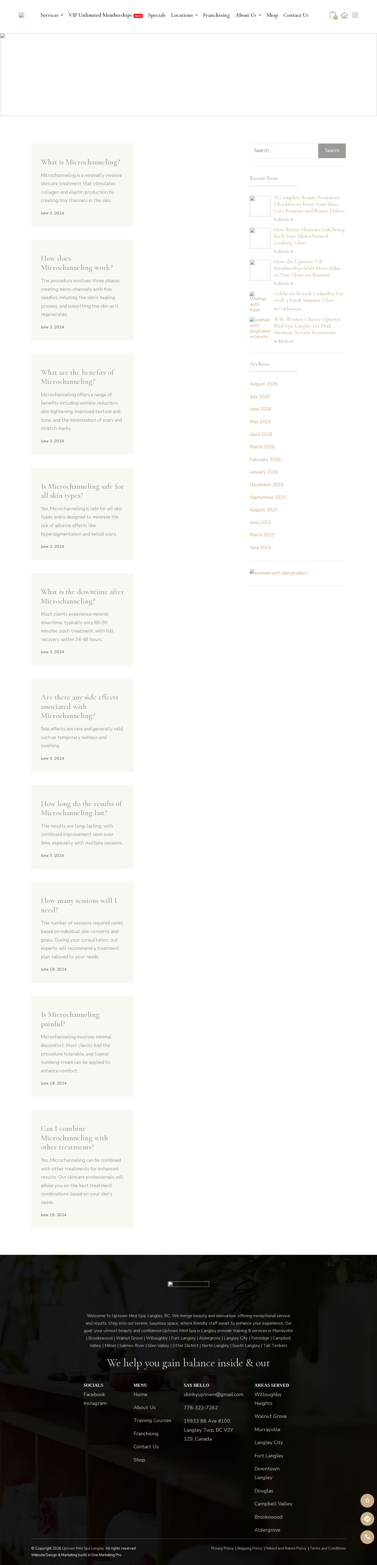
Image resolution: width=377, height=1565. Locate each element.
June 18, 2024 (54, 969)
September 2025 (268, 497)
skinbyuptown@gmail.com (213, 1394)
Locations (182, 15)
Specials (157, 15)
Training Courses (152, 1420)
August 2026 (263, 384)
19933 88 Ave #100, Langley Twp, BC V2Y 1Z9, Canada (208, 1430)
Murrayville (267, 1429)
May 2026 (260, 422)
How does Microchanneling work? (77, 263)
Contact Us (296, 15)
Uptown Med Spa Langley (83, 1548)
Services (50, 15)
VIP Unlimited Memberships (100, 15)
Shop (272, 15)
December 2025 (266, 485)
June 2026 (260, 409)
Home (140, 1394)
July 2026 (260, 397)
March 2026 (262, 447)
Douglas (263, 1490)
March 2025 (262, 535)
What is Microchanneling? (80, 162)
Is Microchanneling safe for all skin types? (82, 491)
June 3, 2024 (52, 213)
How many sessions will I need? (79, 905)
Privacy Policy (222, 1548)
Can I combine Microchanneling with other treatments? (74, 1138)
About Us (245, 15)
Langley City (268, 1442)
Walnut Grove (270, 1416)
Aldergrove (267, 1530)
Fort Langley (268, 1455)
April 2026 (261, 434)
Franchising (216, 15)
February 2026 (265, 459)
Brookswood (268, 1517)
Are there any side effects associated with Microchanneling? (79, 706)
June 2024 (260, 547)
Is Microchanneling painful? (70, 1019)
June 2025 (260, 522)
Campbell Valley (273, 1503)
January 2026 (264, 472)
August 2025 (263, 510)
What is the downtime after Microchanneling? (82, 596)
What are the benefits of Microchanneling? (77, 377)
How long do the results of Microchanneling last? (81, 808)
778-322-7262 (201, 1407)
